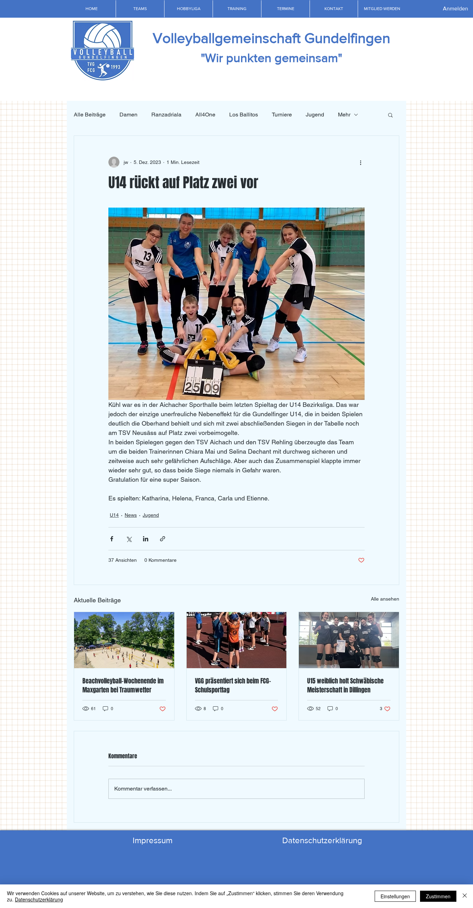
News (131, 515)
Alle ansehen (385, 599)
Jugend (315, 114)
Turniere (282, 114)
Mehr (344, 114)
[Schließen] (465, 896)
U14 (114, 515)
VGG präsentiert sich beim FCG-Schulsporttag (233, 685)
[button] (140, 8)
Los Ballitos (243, 114)
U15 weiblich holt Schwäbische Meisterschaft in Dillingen (345, 685)
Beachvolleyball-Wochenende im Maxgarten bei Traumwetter (123, 685)
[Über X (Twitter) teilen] (128, 538)
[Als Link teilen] (162, 538)
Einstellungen (395, 896)
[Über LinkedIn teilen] (145, 538)
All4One (205, 114)
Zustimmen (438, 896)
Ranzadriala (166, 114)
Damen (128, 114)
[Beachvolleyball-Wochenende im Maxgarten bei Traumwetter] (124, 640)
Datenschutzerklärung (39, 899)
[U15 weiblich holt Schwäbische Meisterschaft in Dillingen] (349, 640)
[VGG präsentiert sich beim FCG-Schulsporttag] (237, 640)
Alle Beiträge (90, 114)
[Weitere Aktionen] (360, 162)
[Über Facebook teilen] (111, 538)
